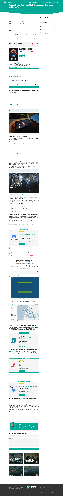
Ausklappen (46, 33)
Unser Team (15, 32)
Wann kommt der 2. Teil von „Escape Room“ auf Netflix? (19, 414)
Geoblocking (48, 2)
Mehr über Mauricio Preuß (28, 428)
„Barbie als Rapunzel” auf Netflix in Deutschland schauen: (31, 471)
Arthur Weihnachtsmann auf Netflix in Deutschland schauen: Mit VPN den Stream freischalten (16, 471)
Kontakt (49, 487)
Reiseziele (30, 2)
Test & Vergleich (42, 23)
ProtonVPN (11, 375)
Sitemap (49, 491)
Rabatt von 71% (26, 73)
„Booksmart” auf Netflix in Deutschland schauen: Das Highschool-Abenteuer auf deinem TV (16, 458)
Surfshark (31, 327)
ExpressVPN (11, 351)
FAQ (41, 32)
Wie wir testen (11, 32)
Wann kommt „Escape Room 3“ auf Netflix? (17, 417)
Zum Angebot (22, 346)
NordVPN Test (26, 221)
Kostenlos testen (15, 330)
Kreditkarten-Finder (42, 487)
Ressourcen (41, 488)
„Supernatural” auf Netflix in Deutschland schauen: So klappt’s (31, 458)
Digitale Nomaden (54, 2)
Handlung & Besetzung (43, 22)
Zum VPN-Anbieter (22, 56)
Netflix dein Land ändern (22, 99)
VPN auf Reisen (35, 2)
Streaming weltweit (42, 2)
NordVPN (18, 63)
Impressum (49, 488)
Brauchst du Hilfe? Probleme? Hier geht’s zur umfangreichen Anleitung (20, 67)
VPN (33, 39)
